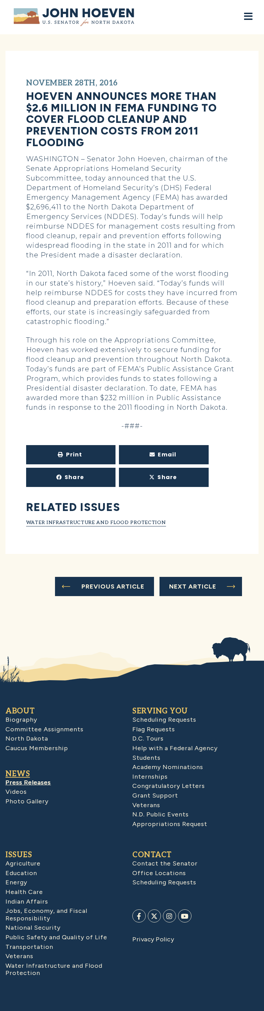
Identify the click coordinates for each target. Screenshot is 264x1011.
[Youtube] (184, 915)
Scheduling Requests (164, 719)
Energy (16, 882)
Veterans (146, 805)
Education (21, 873)
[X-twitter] (154, 915)
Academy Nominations (167, 767)
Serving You (160, 711)
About (20, 711)
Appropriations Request (169, 824)
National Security (33, 927)
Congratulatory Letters (168, 786)
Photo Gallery (27, 801)
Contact (152, 855)
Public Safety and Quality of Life (56, 937)
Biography (21, 719)
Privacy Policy (153, 939)
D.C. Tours (148, 738)
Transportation (29, 947)
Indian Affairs (27, 901)
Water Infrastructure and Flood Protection (96, 522)
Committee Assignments (45, 729)
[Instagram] (169, 915)
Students (146, 758)
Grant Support (155, 795)
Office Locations (159, 873)
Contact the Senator (165, 863)
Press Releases (28, 782)
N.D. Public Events (160, 814)
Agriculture (23, 863)
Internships (150, 776)
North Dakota (27, 738)
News (18, 774)
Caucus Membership (37, 748)
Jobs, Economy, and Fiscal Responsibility (46, 914)
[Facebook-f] (138, 915)
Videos (16, 791)
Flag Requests (153, 729)
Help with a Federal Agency (175, 748)
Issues (19, 855)
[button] (71, 454)
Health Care (24, 892)
